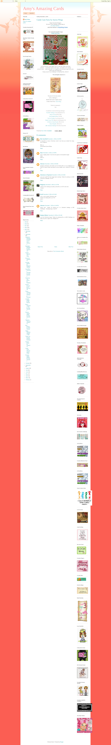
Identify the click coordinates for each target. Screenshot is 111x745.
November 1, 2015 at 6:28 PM (54, 139)
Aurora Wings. (58, 101)
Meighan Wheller (44, 215)
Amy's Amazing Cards (43, 8)
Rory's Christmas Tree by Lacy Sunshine (28, 307)
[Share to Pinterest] (61, 131)
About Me (32, 13)
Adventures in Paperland (46, 174)
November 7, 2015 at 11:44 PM (52, 205)
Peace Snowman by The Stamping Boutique (27, 294)
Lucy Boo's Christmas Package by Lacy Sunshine (28, 272)
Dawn (41, 152)
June (27, 372)
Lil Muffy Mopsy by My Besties (27, 300)
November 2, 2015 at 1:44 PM (49, 152)
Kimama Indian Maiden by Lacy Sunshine (27, 357)
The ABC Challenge (50, 112)
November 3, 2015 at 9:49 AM (51, 163)
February (28, 379)
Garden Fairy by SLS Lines (27, 254)
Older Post (71, 246)
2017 (26, 225)
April (27, 375)
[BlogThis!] (57, 131)
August (27, 368)
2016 (26, 227)
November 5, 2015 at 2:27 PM (52, 184)
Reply (41, 148)
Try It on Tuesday (51, 118)
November (28, 234)
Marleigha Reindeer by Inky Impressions (27, 248)
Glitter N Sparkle (53, 123)
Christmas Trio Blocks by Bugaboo (27, 280)
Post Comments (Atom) (58, 251)
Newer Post (40, 246)
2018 (26, 223)
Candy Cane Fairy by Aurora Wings (27, 351)
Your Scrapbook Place (53, 116)
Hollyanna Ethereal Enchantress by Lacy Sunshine (28, 241)
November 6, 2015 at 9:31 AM (49, 194)
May (27, 374)
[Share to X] (58, 131)
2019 (26, 222)
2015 (26, 229)
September (28, 365)
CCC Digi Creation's (55, 25)
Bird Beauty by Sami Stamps (27, 327)
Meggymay (42, 184)
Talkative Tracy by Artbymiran (27, 321)
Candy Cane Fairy (55, 33)
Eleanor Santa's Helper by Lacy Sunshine (27, 315)
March (27, 377)
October (28, 363)
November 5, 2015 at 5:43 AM (58, 174)
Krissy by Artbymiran (27, 259)
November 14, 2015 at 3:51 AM (55, 215)
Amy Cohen (27, 19)
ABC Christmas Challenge (50, 125)
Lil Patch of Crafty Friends (52, 122)
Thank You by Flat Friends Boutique (27, 338)
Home (25, 13)
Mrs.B (41, 194)
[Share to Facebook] (59, 131)
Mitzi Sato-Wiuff (44, 139)
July (27, 370)
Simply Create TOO (49, 120)
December (28, 231)
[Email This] (55, 131)
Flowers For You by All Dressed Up (27, 287)
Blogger (61, 742)
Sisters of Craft (53, 114)
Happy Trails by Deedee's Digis (27, 332)
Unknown (42, 163)
